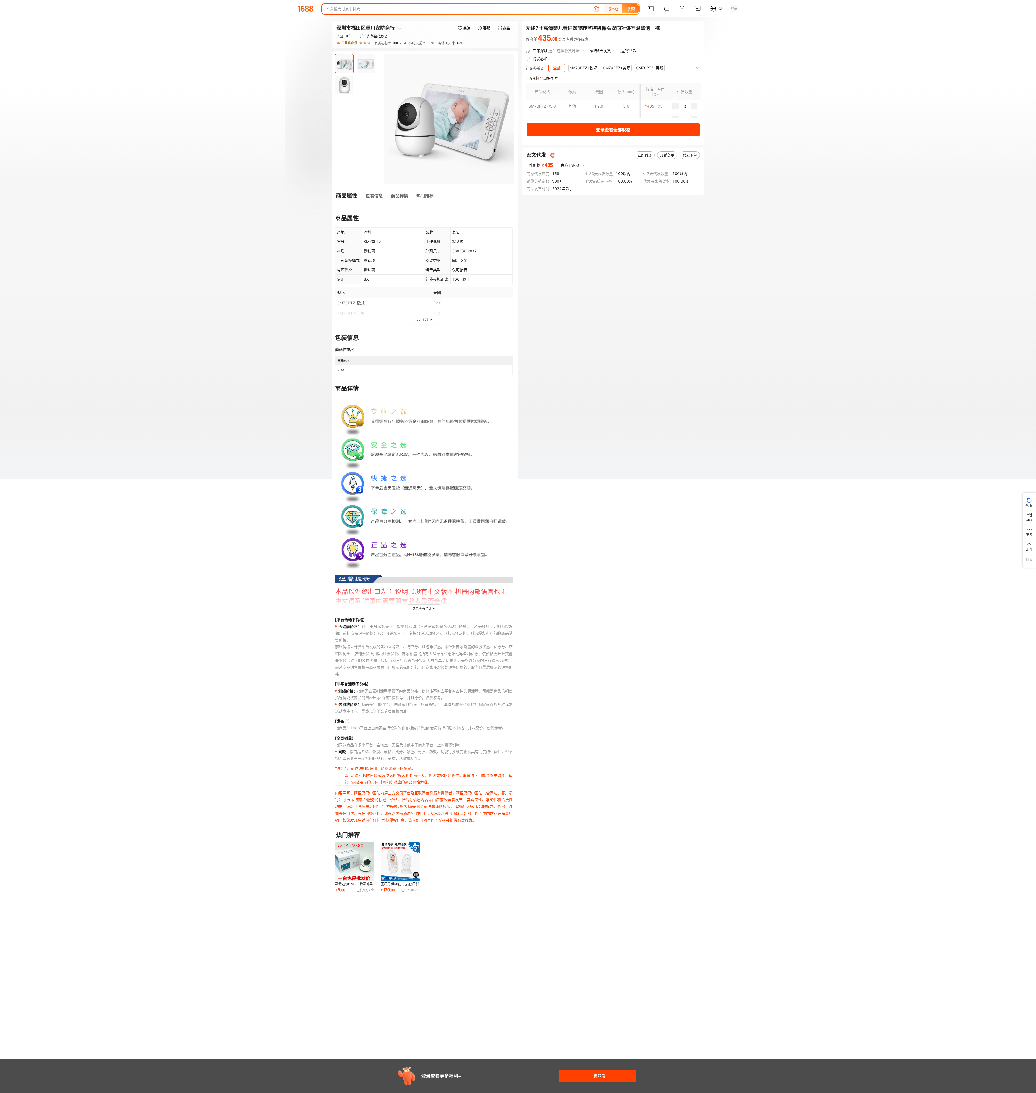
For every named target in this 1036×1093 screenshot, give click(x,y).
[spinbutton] (684, 106)
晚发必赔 (540, 58)
